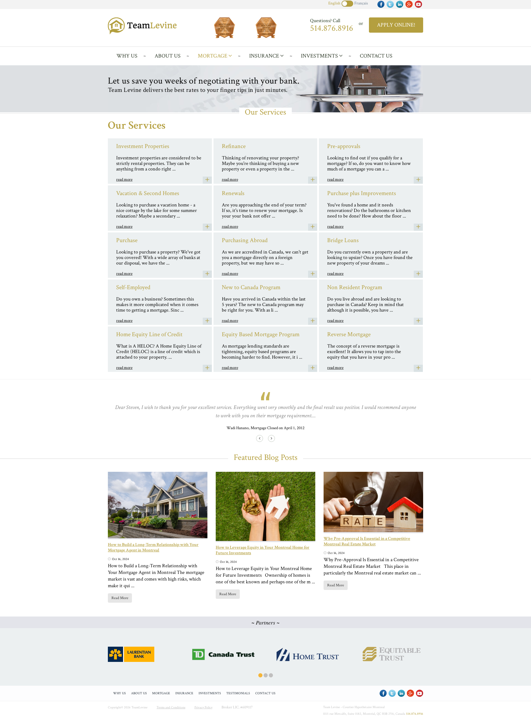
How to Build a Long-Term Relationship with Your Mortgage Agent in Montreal (153, 547)
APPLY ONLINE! (396, 25)
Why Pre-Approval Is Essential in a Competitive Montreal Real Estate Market (367, 541)
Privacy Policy (203, 707)
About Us (168, 55)
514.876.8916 (331, 28)
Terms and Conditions (171, 707)
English (334, 3)
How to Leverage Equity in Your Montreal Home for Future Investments (262, 550)
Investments (320, 55)
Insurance (264, 55)
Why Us (126, 55)
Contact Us (376, 55)
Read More (119, 597)
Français (361, 3)
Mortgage (213, 55)
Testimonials (238, 693)
